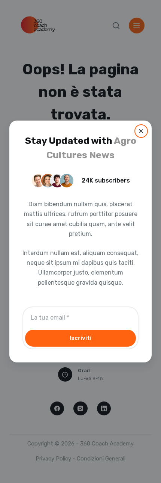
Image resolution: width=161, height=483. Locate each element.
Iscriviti (80, 338)
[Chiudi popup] (141, 131)
